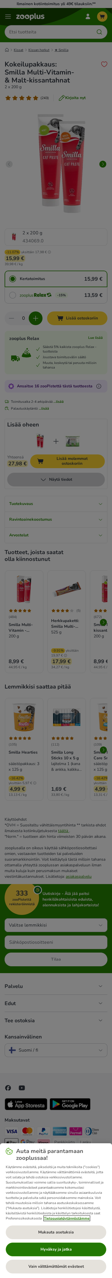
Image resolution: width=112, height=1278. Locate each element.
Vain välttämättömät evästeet (56, 1266)
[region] (56, 1210)
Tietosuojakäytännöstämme (67, 1218)
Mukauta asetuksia (56, 1232)
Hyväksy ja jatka (56, 1249)
